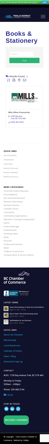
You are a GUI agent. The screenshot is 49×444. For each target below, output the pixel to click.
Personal (7, 241)
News (6, 237)
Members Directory (11, 177)
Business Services (11, 205)
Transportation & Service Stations (19, 255)
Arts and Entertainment (14, 198)
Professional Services (13, 244)
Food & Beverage (11, 226)
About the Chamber (13, 334)
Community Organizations (15, 216)
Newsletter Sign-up (13, 361)
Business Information (13, 201)
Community (9, 212)
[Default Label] (18, 409)
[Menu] (41, 16)
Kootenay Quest (11, 233)
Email (10, 395)
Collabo (26, 440)
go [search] (25, 60)
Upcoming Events (10, 155)
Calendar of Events (13, 351)
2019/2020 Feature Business (16, 191)
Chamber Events (11, 209)
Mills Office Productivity (19, 112)
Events (7, 223)
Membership (10, 340)
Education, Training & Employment (19, 219)
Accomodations (11, 194)
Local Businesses (12, 345)
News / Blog (10, 356)
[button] (7, 76)
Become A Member (11, 172)
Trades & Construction (14, 251)
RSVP (45, 2)
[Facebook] (6, 409)
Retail (6, 248)
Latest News (8, 164)
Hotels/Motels (10, 230)
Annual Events (9, 160)
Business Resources (11, 168)
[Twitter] (12, 409)
